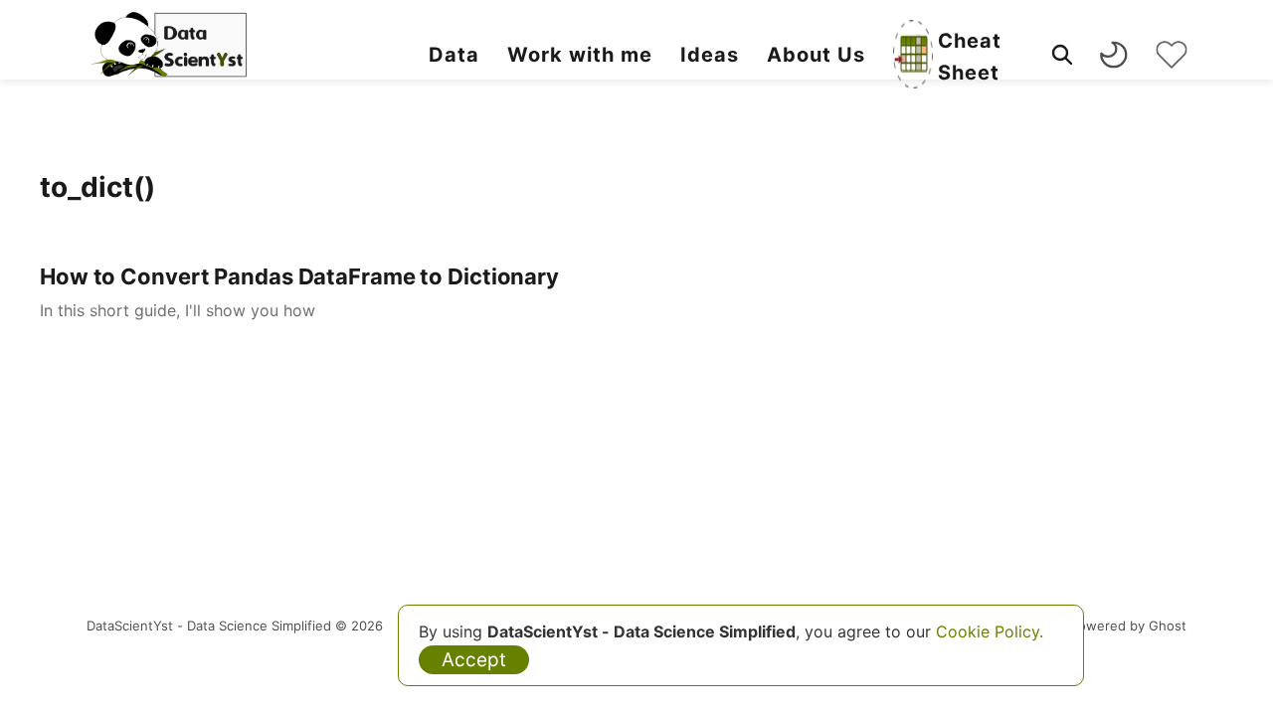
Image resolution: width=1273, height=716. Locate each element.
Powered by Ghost (1128, 625)
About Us (816, 55)
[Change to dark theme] (1114, 55)
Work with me (579, 55)
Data (454, 55)
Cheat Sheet (969, 57)
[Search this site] (1062, 55)
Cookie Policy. (989, 631)
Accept (474, 659)
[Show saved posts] (1171, 55)
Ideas (709, 55)
